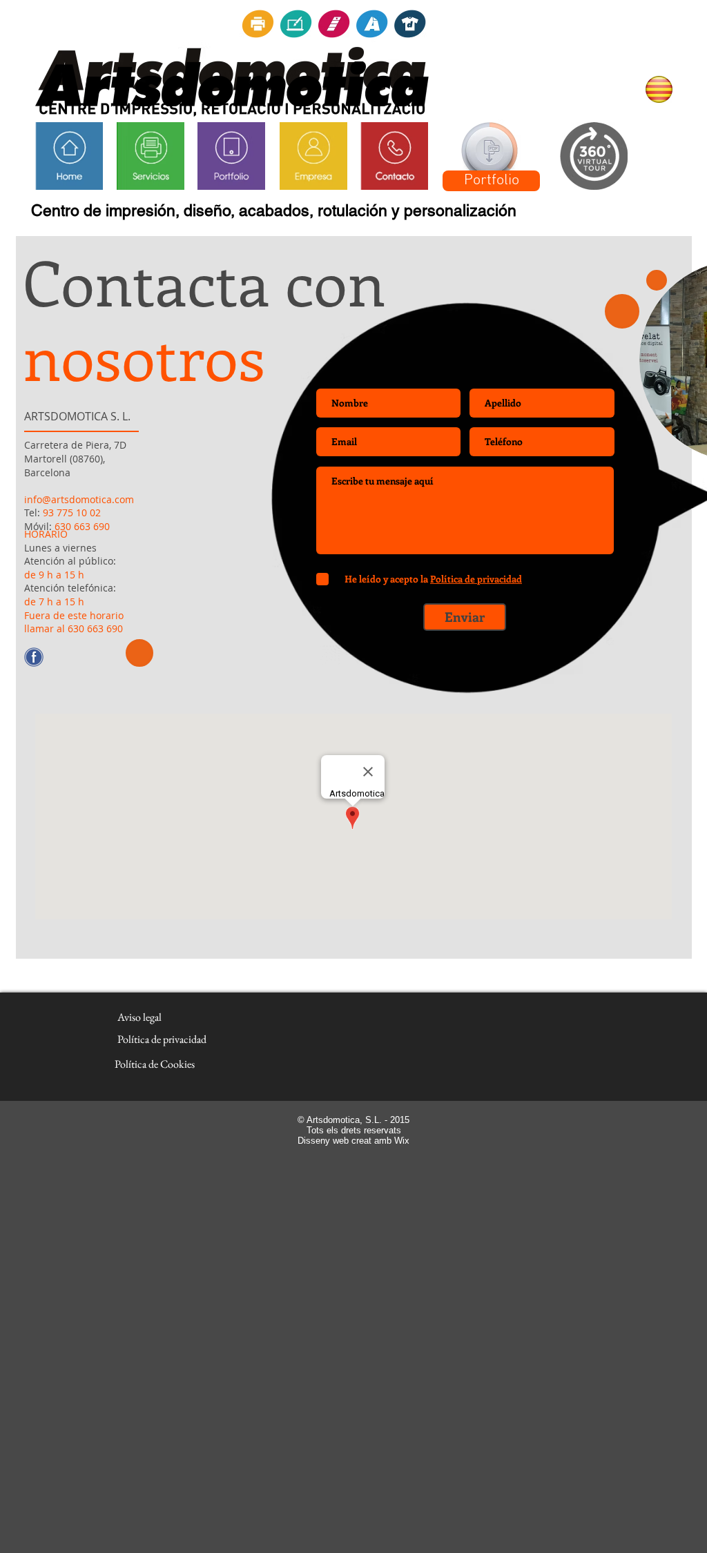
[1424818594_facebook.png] (33, 657)
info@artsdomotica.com (79, 499)
